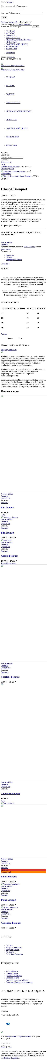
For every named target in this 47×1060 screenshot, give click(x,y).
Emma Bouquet (9, 876)
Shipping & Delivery (9, 350)
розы (3, 249)
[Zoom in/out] (9, 1043)
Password (10, 13)
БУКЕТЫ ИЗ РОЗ (13, 38)
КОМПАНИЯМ (12, 46)
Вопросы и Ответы (14, 947)
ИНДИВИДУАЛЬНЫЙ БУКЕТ (18, 40)
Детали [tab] (9, 257)
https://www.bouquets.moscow (19, 1036)
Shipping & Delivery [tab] (14, 260)
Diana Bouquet (8, 900)
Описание (5, 264)
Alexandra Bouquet (10, 923)
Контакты (10, 952)
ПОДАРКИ (10, 35)
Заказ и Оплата (12, 971)
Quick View (5, 498)
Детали (4, 334)
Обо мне (9, 945)
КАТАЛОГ (10, 33)
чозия (8, 249)
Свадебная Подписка (14, 954)
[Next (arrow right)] (4, 1045)
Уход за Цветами (12, 950)
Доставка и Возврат (14, 976)
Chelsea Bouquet (18, 171)
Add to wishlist (7, 242)
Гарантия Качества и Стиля (17, 980)
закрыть (10, 2)
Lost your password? (9, 22)
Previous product (7, 169)
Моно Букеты (13, 166)
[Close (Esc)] (2, 1043)
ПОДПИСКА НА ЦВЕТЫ (17, 44)
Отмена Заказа (12, 973)
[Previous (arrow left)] (2, 1045)
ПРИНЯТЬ (5, 1058)
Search (36, 27)
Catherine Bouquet (10, 793)
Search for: (5, 27)
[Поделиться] (4, 1043)
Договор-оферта (12, 978)
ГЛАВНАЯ (10, 31)
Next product (6, 174)
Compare (4, 244)
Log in (4, 18)
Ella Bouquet (7, 532)
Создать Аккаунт (24, 24)
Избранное (10, 53)
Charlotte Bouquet (10, 677)
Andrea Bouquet (9, 555)
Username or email (14, 6)
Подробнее (15, 1058)
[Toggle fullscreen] (7, 1043)
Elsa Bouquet (7, 507)
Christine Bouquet (24, 176)
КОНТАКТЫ (11, 49)
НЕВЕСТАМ (11, 42)
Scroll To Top (6, 1047)
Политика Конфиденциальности (19, 982)
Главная (4, 166)
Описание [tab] (10, 255)
